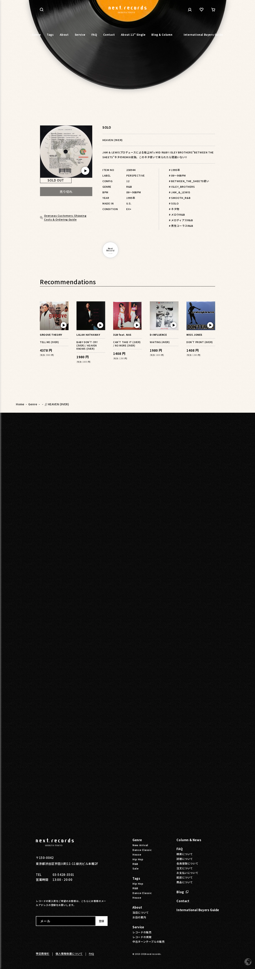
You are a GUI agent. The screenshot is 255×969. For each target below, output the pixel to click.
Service (138, 927)
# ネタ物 (174, 209)
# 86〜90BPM (177, 175)
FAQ (180, 848)
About (137, 907)
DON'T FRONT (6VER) (199, 342)
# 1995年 (174, 170)
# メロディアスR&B (181, 220)
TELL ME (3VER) (49, 342)
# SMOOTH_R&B (179, 197)
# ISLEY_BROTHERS (182, 186)
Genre (32, 404)
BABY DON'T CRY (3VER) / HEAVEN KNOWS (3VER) (87, 345)
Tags (136, 878)
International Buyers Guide (198, 909)
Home (20, 404)
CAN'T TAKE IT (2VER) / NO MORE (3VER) (127, 343)
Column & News (189, 839)
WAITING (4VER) (160, 342)
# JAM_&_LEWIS (179, 192)
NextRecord (110, 249)
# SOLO (174, 203)
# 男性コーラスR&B (181, 225)
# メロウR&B (177, 214)
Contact (183, 900)
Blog (180, 891)
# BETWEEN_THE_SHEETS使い (189, 181)
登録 (101, 921)
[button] (41, 9)
